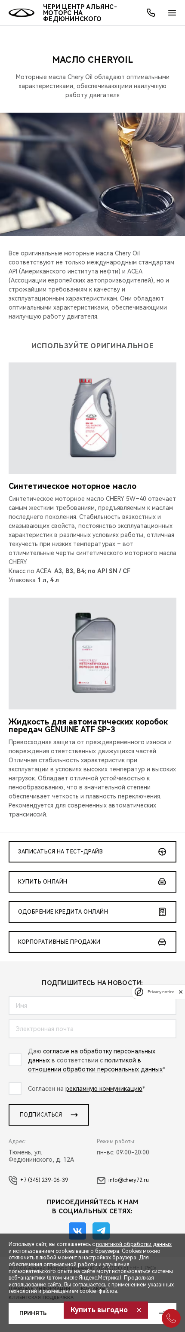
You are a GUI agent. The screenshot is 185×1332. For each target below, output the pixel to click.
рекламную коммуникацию (103, 1088)
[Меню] (172, 13)
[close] (180, 991)
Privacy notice (161, 991)
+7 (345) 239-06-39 (44, 1180)
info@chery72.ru (128, 1180)
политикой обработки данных (134, 1244)
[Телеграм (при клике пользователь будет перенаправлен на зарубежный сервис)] (101, 1231)
